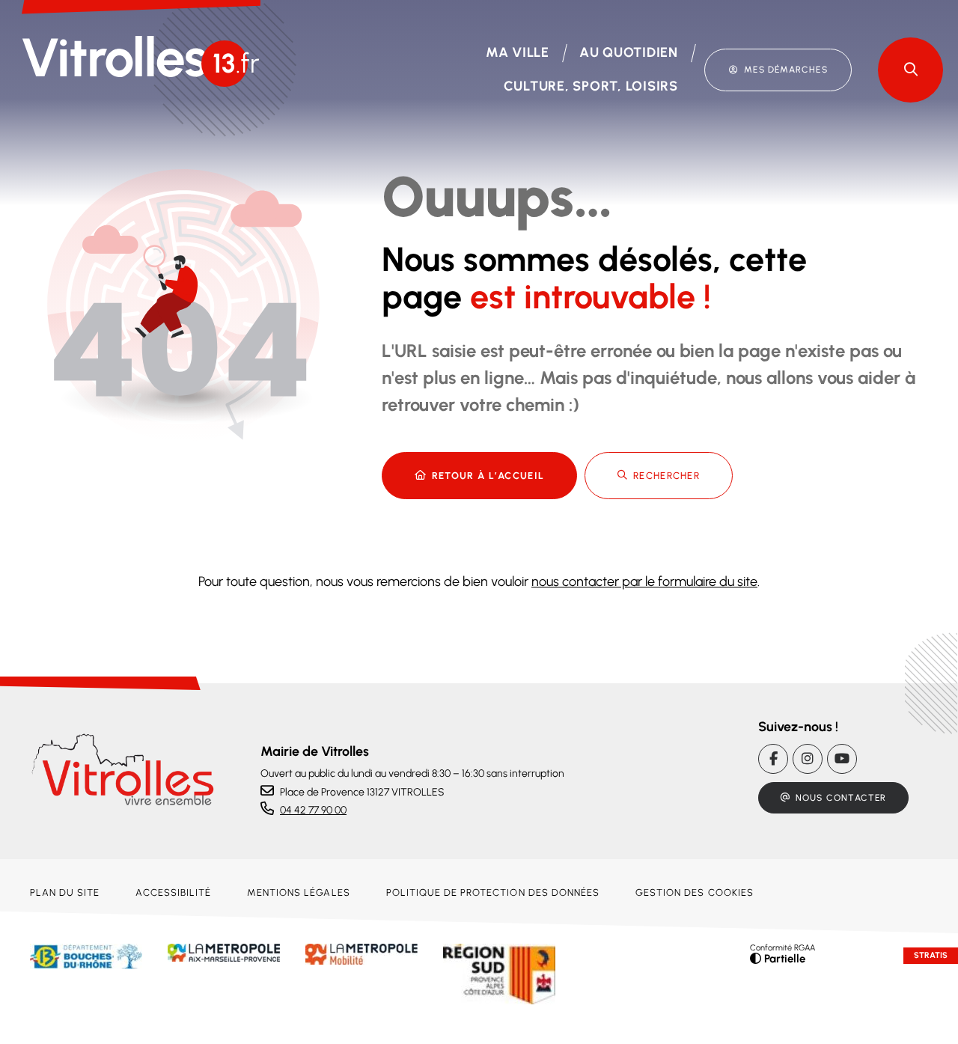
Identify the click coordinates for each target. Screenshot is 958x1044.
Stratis (931, 955)
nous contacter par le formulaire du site (644, 581)
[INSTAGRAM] (808, 759)
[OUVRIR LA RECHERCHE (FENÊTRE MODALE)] (910, 70)
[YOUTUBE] (842, 759)
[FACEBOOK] (773, 759)
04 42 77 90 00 (313, 810)
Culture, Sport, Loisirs (591, 86)
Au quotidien (628, 52)
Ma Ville (517, 52)
